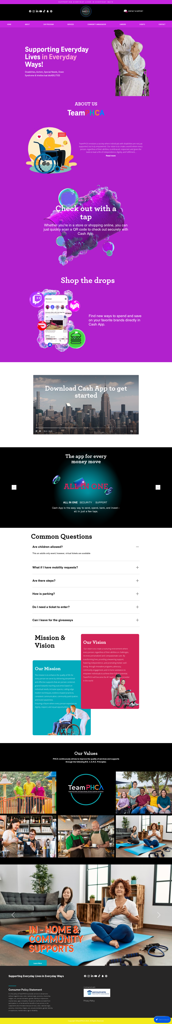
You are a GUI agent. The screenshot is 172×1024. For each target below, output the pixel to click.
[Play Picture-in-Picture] (131, 431)
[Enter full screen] (135, 431)
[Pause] (36, 431)
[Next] (158, 487)
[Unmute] (40, 431)
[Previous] (14, 487)
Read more (111, 156)
